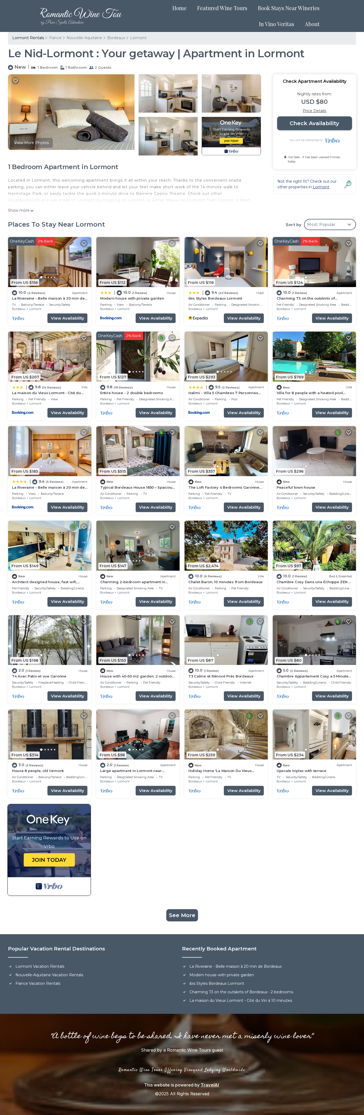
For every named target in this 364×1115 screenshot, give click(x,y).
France (55, 37)
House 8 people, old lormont (38, 771)
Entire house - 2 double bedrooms (131, 393)
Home (179, 7)
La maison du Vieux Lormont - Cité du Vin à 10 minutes (240, 1000)
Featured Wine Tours (222, 7)
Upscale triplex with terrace (301, 771)
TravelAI (210, 1085)
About (312, 23)
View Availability (67, 318)
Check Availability (314, 123)
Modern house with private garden (132, 298)
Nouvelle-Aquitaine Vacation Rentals (49, 975)
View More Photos (31, 142)
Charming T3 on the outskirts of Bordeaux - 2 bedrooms (241, 992)
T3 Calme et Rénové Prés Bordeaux (220, 676)
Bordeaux (116, 37)
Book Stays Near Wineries (288, 7)
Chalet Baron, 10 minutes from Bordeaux (225, 582)
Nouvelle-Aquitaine (84, 37)
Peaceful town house (296, 487)
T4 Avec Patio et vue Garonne (39, 676)
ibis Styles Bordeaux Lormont (215, 298)
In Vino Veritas (276, 23)
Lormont (138, 37)
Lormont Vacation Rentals (39, 966)
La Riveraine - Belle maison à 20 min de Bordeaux (235, 966)
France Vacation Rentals (37, 983)
